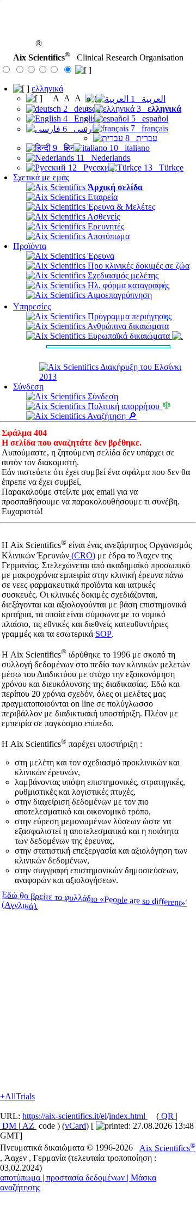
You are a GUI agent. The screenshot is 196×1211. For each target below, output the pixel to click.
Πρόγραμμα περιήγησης (128, 316)
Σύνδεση (28, 386)
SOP (103, 633)
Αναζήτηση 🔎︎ (111, 416)
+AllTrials (17, 1096)
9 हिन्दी (65, 148)
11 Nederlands (102, 157)
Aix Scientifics (167, 1148)
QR (167, 1116)
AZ (28, 1125)
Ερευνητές (104, 226)
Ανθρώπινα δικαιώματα (127, 326)
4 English (80, 118)
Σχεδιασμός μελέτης (121, 275)
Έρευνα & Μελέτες (120, 206)
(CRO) (82, 555)
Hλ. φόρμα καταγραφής (127, 285)
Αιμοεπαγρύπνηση (118, 295)
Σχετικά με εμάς (41, 177)
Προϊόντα (29, 246)
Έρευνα (99, 255)
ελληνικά (47, 88)
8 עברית (140, 138)
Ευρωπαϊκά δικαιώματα (128, 335)
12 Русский (90, 167)
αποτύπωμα (20, 1177)
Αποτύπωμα (107, 236)
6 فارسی (79, 128)
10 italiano (128, 148)
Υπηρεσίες (32, 306)
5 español (148, 118)
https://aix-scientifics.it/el (64, 1116)
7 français (148, 128)
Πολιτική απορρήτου (123, 406)
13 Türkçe (162, 167)
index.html (128, 1116)
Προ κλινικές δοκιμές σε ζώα (137, 265)
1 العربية (147, 99)
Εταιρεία (101, 197)
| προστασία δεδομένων (83, 1177)
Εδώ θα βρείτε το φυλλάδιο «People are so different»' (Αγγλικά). (94, 900)
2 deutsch (80, 108)
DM (9, 1125)
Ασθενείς (102, 216)
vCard (75, 1125)
